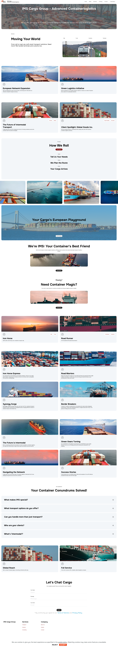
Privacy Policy (77, 613)
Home (86, 1)
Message (32, 596)
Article (50, 120)
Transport (24, 624)
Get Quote (112, 1)
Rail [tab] (64, 38)
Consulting (24, 629)
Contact (106, 1)
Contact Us (59, 307)
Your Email (33, 602)
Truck (55, 334)
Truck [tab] (77, 38)
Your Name (33, 590)
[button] (59, 500)
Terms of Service (63, 613)
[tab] (59, 500)
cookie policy (62, 642)
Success (112, 120)
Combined (107, 334)
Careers (42, 627)
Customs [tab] (90, 38)
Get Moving (59, 236)
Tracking (100, 1)
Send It (59, 610)
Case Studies (106, 120)
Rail (51, 334)
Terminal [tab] (104, 38)
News (90, 1)
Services (95, 1)
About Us (43, 624)
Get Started (59, 149)
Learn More (59, 270)
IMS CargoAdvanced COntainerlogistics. (13, 1)
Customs (112, 334)
